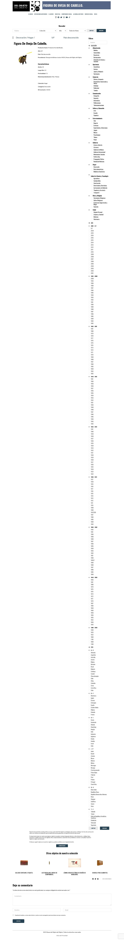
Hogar (30, 37)
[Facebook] (58, 17)
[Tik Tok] (69, 17)
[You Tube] (67, 17)
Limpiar (91, 30)
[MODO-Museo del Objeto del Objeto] (26, 6)
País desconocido (71, 37)
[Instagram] (64, 17)
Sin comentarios (106, 879)
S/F (53, 37)
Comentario (62, 846)
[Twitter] (61, 17)
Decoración (21, 37)
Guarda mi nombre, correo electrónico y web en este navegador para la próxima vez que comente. (40, 915)
